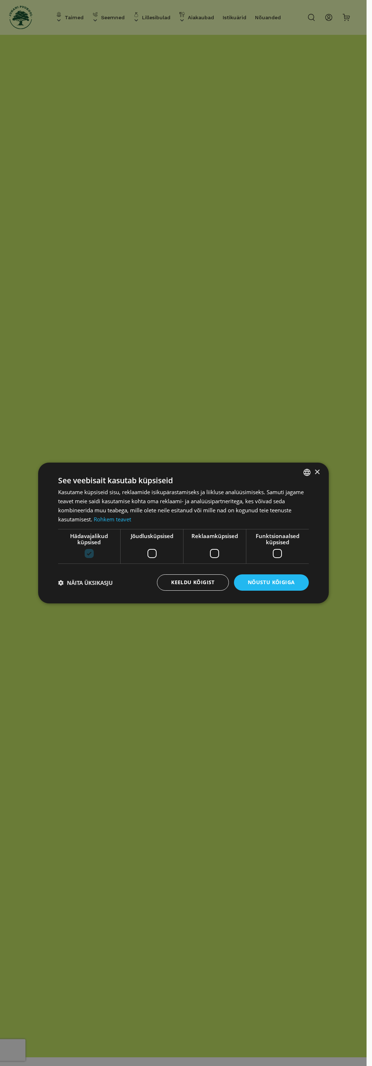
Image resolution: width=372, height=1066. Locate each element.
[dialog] (183, 533)
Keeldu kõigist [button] (193, 582)
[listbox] (307, 472)
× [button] (317, 472)
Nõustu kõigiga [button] (271, 582)
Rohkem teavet (112, 519)
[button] (85, 582)
